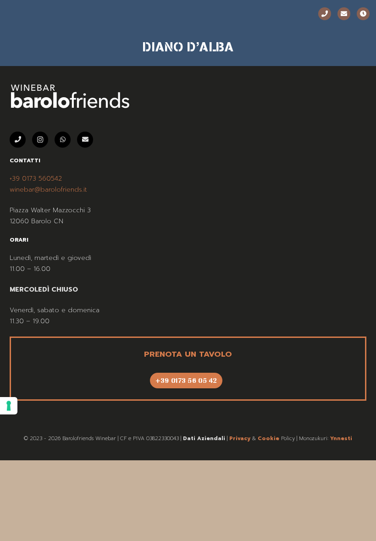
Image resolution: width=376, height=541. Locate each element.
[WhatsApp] (63, 140)
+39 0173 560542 (36, 178)
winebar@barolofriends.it (48, 189)
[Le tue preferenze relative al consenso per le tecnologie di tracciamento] (8, 405)
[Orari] (363, 13)
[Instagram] (40, 140)
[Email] (343, 13)
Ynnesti (341, 438)
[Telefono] (324, 13)
